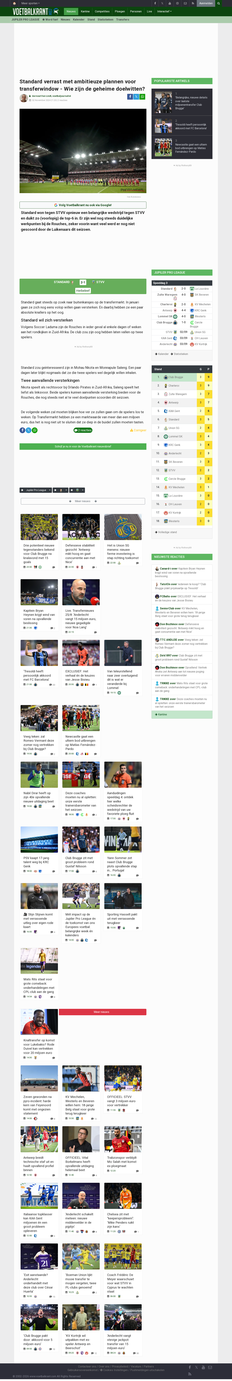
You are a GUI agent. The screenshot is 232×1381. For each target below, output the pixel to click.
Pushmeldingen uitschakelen (147, 1370)
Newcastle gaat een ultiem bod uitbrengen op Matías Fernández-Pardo (191, 148)
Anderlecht (166, 344)
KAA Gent (167, 338)
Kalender (79, 19)
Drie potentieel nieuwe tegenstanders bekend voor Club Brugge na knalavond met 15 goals (38, 554)
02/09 (183, 332)
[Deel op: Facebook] (130, 97)
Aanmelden (206, 3)
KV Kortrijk (200, 344)
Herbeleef (83, 290)
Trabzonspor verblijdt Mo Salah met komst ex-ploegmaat (122, 1162)
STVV (100, 282)
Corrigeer (139, 430)
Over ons (104, 1366)
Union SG (200, 332)
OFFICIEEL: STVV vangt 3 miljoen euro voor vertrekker (121, 1101)
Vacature (136, 1366)
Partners (149, 1366)
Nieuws (71, 11)
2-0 (184, 288)
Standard (62, 282)
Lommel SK (165, 316)
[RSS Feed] (193, 3)
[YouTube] (170, 3)
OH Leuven (201, 338)
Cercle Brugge (176, 478)
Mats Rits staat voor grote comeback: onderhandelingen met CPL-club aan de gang (181, 687)
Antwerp (168, 310)
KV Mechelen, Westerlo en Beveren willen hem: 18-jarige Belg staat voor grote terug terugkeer (80, 1105)
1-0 (184, 322)
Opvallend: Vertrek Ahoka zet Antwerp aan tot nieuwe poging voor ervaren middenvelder (181, 671)
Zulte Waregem (177, 394)
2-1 (83, 282)
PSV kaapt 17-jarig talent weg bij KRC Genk (36, 862)
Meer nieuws (83, 501)
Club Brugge (165, 322)
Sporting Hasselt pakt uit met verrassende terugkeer (122, 918)
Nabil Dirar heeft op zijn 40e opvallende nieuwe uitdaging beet (38, 797)
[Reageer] (53, 567)
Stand (91, 19)
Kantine (85, 11)
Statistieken (105, 19)
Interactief (163, 11)
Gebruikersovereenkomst (83, 1370)
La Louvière (201, 288)
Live (149, 11)
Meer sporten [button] (29, 3)
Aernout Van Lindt (41, 96)
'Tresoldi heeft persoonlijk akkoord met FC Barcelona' (37, 675)
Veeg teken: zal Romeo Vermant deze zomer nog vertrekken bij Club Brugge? (181, 643)
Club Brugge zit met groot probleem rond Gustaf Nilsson (79, 862)
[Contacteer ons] (185, 3)
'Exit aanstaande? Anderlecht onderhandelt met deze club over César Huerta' (38, 1283)
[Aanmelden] (22, 490)
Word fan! (51, 19)
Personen (136, 11)
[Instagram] (177, 3)
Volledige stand (167, 532)
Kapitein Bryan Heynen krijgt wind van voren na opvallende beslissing (180, 572)
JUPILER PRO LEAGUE (25, 19)
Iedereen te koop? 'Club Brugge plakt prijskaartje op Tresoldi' (180, 586)
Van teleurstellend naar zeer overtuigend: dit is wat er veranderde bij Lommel (122, 679)
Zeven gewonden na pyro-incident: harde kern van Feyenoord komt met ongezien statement (37, 1105)
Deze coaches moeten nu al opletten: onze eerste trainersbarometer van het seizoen (80, 801)
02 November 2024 (41, 100)
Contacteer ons (87, 1366)
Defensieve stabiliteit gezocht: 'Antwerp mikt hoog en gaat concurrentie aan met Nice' (80, 554)
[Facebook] (155, 3)
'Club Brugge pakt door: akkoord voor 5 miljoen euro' (37, 1340)
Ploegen (120, 11)
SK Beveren (201, 294)
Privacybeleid (120, 1366)
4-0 (184, 294)
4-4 (184, 310)
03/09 (183, 338)
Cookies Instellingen (115, 1370)
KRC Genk (200, 310)
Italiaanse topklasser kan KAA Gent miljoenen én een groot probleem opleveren (37, 1222)
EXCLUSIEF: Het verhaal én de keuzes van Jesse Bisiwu (80, 675)
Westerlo (200, 316)
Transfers (122, 19)
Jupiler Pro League (36, 490)
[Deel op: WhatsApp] (142, 97)
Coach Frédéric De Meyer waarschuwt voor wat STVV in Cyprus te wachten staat (120, 1283)
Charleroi (166, 304)
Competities (102, 11)
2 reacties (62, 100)
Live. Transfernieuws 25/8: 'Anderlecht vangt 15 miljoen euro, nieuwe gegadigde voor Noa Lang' (80, 619)
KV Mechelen (202, 304)
